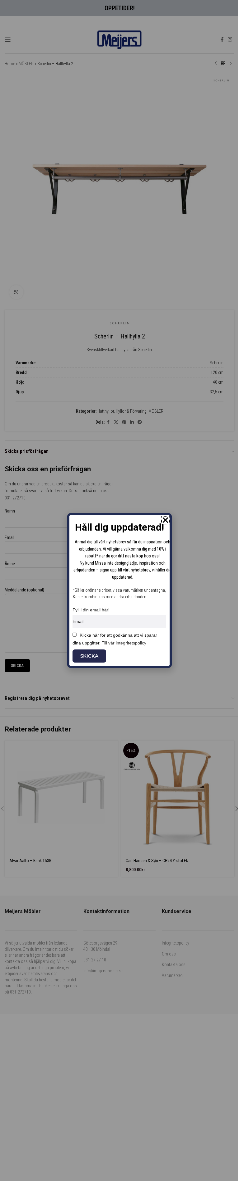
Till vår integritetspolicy (124, 642)
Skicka (89, 656)
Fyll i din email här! (91, 609)
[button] (165, 520)
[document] (119, 590)
